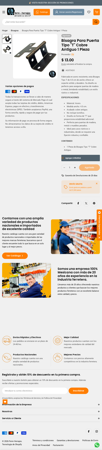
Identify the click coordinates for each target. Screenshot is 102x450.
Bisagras (15, 30)
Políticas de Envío (90, 440)
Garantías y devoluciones (68, 440)
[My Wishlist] (88, 12)
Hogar (5, 30)
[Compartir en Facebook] (78, 203)
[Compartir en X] (86, 203)
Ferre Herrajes (15, 441)
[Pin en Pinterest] (94, 203)
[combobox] (51, 22)
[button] (99, 225)
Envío (63, 64)
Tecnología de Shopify (12, 444)
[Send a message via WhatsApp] (97, 445)
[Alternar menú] (3, 12)
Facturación (58, 445)
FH (72, 54)
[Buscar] (96, 22)
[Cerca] (96, 183)
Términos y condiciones (43, 440)
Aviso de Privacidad (41, 445)
